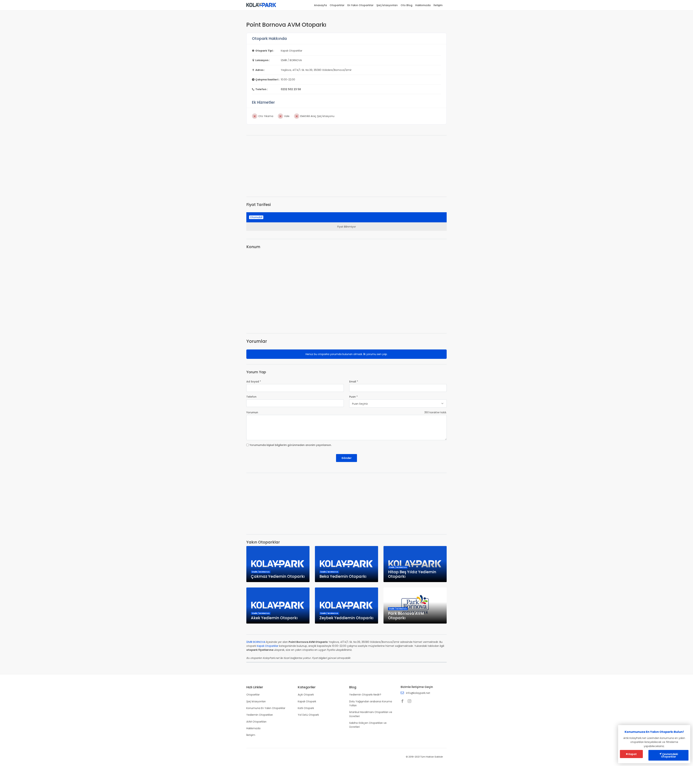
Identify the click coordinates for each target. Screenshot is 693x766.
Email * (353, 381)
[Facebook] (403, 701)
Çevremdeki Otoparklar (669, 755)
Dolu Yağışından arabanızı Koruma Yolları (370, 703)
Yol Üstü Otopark (308, 715)
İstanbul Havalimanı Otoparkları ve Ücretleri (370, 714)
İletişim (438, 5)
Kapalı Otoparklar (267, 646)
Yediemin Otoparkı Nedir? (365, 694)
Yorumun (252, 412)
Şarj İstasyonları (387, 5)
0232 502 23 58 (291, 89)
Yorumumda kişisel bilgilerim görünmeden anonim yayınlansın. (291, 445)
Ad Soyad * (253, 381)
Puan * (353, 397)
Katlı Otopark (306, 708)
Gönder (346, 458)
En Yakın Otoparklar (360, 5)
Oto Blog (406, 5)
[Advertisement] (346, 166)
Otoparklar (337, 5)
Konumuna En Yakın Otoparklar (265, 708)
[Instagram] (410, 701)
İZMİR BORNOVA (255, 642)
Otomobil (256, 217)
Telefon (251, 397)
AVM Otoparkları (256, 721)
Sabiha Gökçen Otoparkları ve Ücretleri (368, 725)
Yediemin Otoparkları (259, 715)
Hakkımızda (423, 5)
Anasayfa (320, 5)
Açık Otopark (306, 694)
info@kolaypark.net (418, 693)
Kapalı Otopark (307, 701)
